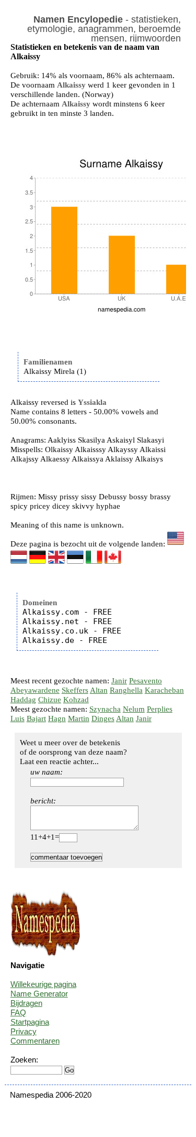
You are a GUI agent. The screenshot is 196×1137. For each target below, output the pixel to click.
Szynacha (105, 709)
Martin (78, 718)
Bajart (36, 718)
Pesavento (145, 681)
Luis (17, 718)
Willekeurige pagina (43, 984)
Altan (99, 690)
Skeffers (75, 690)
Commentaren (35, 1040)
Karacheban (164, 690)
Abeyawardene (35, 690)
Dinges (102, 718)
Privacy (23, 1031)
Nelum (134, 709)
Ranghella (126, 690)
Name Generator (39, 993)
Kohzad (76, 699)
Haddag (23, 699)
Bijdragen (26, 1003)
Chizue (49, 699)
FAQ (18, 1012)
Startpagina (29, 1021)
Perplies (159, 709)
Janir (119, 681)
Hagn (57, 718)
